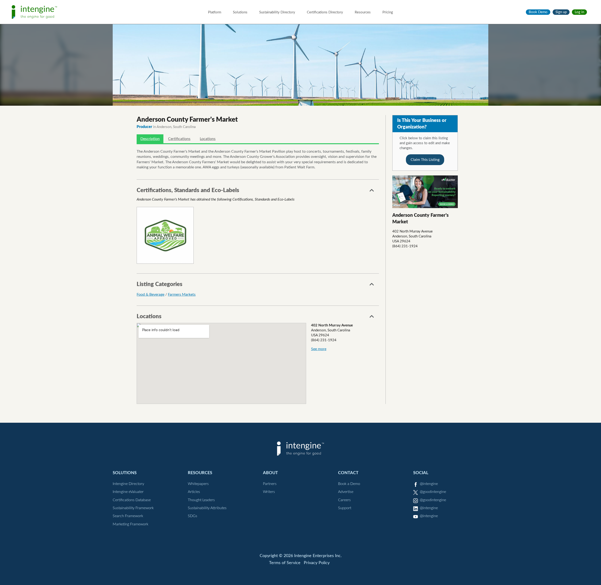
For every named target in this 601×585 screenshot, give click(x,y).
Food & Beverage (150, 294)
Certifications (179, 139)
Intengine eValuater (128, 492)
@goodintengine (433, 492)
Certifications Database (132, 500)
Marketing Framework (130, 524)
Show (372, 191)
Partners (270, 484)
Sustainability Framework (133, 508)
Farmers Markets (182, 294)
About (270, 473)
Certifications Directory (325, 12)
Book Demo (538, 12)
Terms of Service (284, 563)
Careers (344, 500)
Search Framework (128, 516)
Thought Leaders (201, 500)
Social (420, 473)
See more (318, 349)
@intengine (429, 484)
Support (344, 508)
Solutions (240, 12)
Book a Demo (349, 484)
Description (150, 139)
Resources (363, 12)
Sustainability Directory (277, 12)
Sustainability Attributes (207, 508)
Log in (579, 12)
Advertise (345, 492)
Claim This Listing (425, 160)
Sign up (561, 12)
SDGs (192, 516)
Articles (194, 492)
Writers (269, 492)
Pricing (387, 12)
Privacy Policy (317, 563)
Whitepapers (198, 484)
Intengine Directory (128, 484)
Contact (348, 473)
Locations (208, 139)
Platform (214, 12)
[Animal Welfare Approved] (165, 235)
